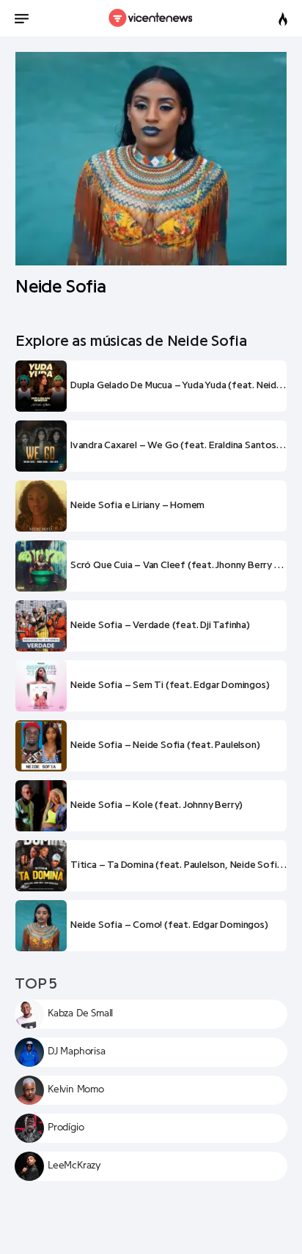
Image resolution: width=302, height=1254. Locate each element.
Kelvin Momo (76, 1089)
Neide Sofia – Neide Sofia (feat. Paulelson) (164, 745)
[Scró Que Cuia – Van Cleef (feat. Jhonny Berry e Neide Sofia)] (41, 566)
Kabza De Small (80, 1013)
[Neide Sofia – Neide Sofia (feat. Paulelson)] (41, 745)
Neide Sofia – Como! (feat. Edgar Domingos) (169, 925)
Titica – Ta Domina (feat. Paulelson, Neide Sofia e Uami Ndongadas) (178, 865)
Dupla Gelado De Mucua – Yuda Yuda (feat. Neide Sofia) (178, 385)
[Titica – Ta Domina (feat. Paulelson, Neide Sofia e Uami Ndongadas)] (41, 865)
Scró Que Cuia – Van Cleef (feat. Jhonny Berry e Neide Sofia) (178, 565)
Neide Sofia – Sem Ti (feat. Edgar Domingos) (169, 685)
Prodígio (66, 1127)
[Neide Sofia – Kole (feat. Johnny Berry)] (41, 805)
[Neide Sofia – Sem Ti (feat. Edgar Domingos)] (41, 685)
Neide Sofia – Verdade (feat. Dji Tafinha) (160, 625)
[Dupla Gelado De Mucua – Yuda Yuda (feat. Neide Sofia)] (41, 386)
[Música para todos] (151, 18)
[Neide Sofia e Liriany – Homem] (41, 506)
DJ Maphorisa (77, 1051)
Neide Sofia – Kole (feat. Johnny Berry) (156, 805)
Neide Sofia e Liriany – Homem (137, 505)
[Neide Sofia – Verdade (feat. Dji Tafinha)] (41, 625)
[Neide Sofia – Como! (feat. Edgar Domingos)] (41, 925)
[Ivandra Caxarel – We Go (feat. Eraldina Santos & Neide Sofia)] (41, 446)
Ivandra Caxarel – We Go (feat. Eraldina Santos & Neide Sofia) (178, 445)
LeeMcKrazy (74, 1165)
